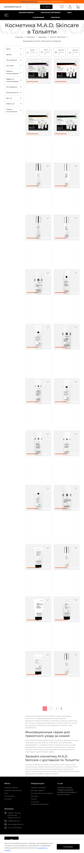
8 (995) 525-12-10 (14, 821)
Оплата (34, 799)
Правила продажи (38, 788)
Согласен (68, 847)
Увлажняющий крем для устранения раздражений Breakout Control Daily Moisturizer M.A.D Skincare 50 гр (38, 520)
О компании (38, 17)
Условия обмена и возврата (42, 793)
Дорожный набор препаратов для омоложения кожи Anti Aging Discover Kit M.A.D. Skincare (38, 93)
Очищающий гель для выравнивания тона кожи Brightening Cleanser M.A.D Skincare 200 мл (66, 198)
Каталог (31, 37)
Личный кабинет (26, 12)
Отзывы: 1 (42, 528)
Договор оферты (37, 790)
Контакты (55, 17)
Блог (69, 12)
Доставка (34, 796)
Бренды (42, 37)
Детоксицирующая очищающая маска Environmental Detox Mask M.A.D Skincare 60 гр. (37, 580)
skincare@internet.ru (16, 824)
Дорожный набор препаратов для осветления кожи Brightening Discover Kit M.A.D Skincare (38, 146)
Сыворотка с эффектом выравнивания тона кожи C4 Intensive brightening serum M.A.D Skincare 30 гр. (66, 304)
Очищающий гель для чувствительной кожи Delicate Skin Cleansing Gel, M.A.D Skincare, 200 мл (37, 250)
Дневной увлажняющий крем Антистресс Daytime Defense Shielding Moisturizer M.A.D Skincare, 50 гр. (66, 413)
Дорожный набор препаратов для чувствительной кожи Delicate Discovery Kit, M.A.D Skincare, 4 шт (65, 146)
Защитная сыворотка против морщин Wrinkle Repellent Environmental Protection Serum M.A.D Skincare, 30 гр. (38, 413)
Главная (19, 37)
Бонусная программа (50, 12)
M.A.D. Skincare (58, 37)
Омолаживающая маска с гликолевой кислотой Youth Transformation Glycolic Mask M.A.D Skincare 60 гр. (38, 632)
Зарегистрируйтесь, (29, 2)
